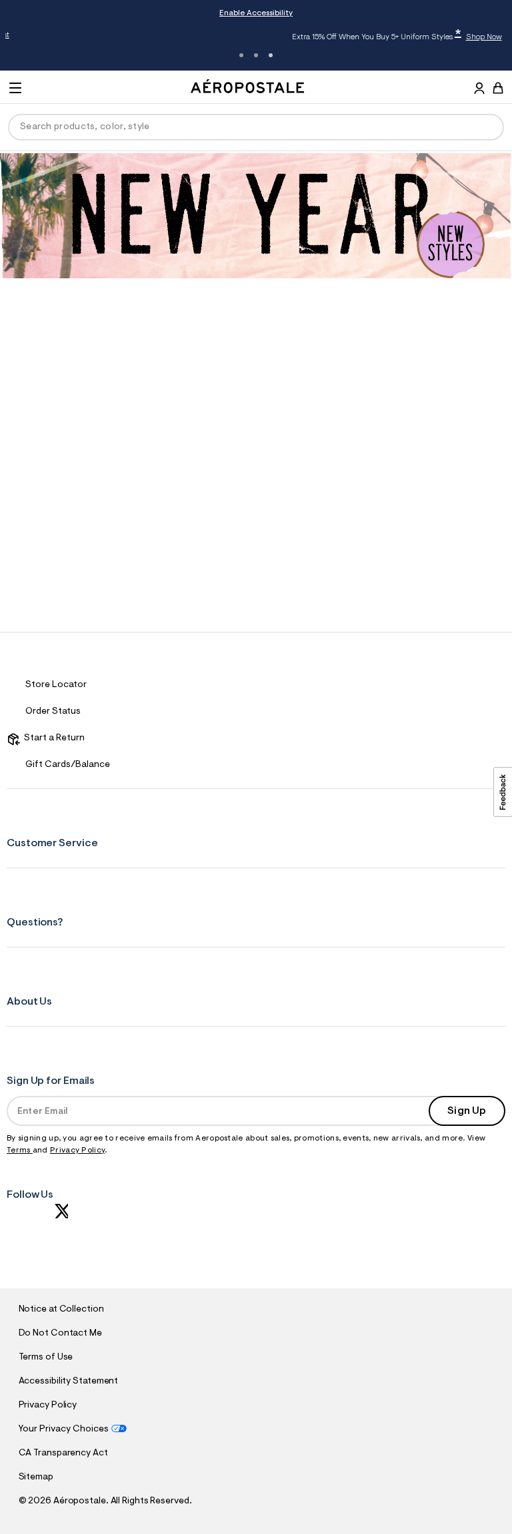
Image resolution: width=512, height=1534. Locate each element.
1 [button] (241, 55)
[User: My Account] (479, 90)
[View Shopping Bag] (498, 88)
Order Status (53, 711)
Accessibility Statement (69, 1381)
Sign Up (466, 1111)
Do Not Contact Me (60, 1333)
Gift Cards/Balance (67, 765)
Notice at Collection (61, 1309)
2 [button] (256, 55)
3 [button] (271, 55)
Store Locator (56, 685)
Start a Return (52, 738)
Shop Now (397, 37)
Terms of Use (46, 1357)
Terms (20, 1150)
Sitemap (36, 1477)
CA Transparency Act (63, 1453)
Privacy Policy (77, 1150)
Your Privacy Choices (64, 1429)
